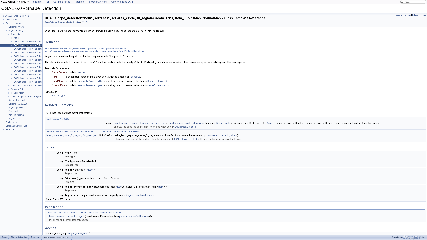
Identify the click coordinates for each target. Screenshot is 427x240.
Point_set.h (13, 111)
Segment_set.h (15, 119)
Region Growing (15, 31)
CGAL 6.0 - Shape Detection (16, 16)
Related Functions (419, 15)
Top (47, 1)
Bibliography (11, 122)
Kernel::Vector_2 (158, 85)
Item (90, 169)
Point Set (15, 38)
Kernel (82, 72)
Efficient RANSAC (16, 27)
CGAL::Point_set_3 (184, 127)
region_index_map (78, 233)
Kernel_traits (223, 123)
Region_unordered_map (139, 195)
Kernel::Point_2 (157, 81)
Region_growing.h (16, 107)
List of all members (403, 15)
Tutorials (79, 1)
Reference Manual (14, 23)
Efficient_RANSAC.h (17, 104)
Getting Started (61, 1)
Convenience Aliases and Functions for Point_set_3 (34, 85)
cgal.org (37, 1)
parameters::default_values (222, 135)
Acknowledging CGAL (122, 1)
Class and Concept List (16, 126)
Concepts (15, 34)
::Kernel (269, 123)
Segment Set (17, 89)
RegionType (58, 95)
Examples (10, 129)
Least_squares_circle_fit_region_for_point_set (139, 123)
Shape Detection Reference (55, 22)
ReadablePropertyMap (90, 81)
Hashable (135, 77)
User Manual (11, 19)
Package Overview (97, 1)
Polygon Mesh (17, 93)
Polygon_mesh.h (16, 115)
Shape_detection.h (17, 100)
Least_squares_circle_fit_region (185, 123)
